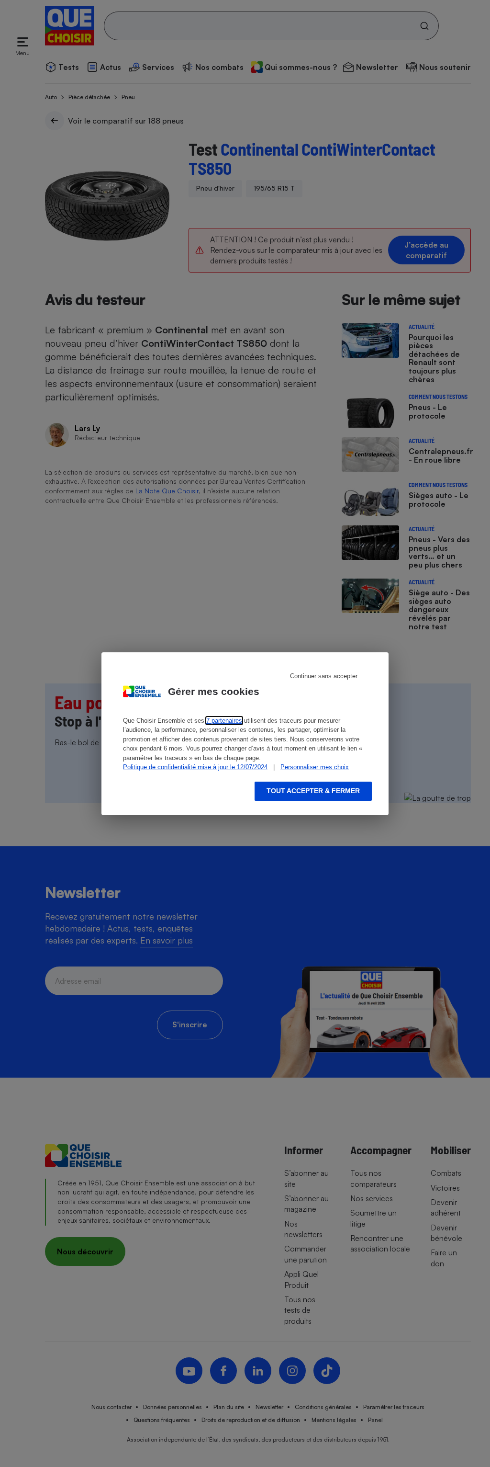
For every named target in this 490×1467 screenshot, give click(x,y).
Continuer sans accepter (323, 676)
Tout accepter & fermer (313, 791)
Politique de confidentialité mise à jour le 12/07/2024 (195, 767)
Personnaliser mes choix (314, 767)
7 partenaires (224, 720)
